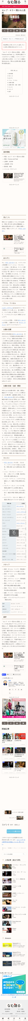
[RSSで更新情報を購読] (9, 693)
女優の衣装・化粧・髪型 (15, 84)
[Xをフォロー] (12, 689)
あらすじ (11, 78)
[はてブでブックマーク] (17, 30)
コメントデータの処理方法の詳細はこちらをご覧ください (13, 842)
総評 (10, 91)
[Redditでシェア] (17, 613)
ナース (10, 674)
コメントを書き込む (14, 831)
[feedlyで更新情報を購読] (21, 689)
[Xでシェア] (5, 30)
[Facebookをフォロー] (15, 689)
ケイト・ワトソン (21, 523)
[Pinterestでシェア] (11, 617)
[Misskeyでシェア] (23, 609)
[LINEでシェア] (23, 30)
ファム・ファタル (13, 80)
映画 (5, 674)
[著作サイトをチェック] (9, 689)
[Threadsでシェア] (11, 613)
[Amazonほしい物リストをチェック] (18, 689)
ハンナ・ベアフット (7, 308)
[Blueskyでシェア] (17, 609)
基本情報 (11, 73)
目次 (12, 70)
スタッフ (11, 89)
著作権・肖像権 (20, 1011)
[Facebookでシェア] (11, 30)
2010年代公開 (17, 674)
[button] (23, 854)
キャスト (11, 87)
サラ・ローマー (10, 262)
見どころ (11, 75)
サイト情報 (20, 1009)
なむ (9, 680)
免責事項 (7, 1011)
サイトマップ (14, 1016)
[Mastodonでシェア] (11, 609)
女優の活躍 (11, 82)
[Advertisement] (14, 111)
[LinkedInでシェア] (17, 617)
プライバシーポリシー (20, 1013)
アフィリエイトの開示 (7, 1013)
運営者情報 (7, 1009)
